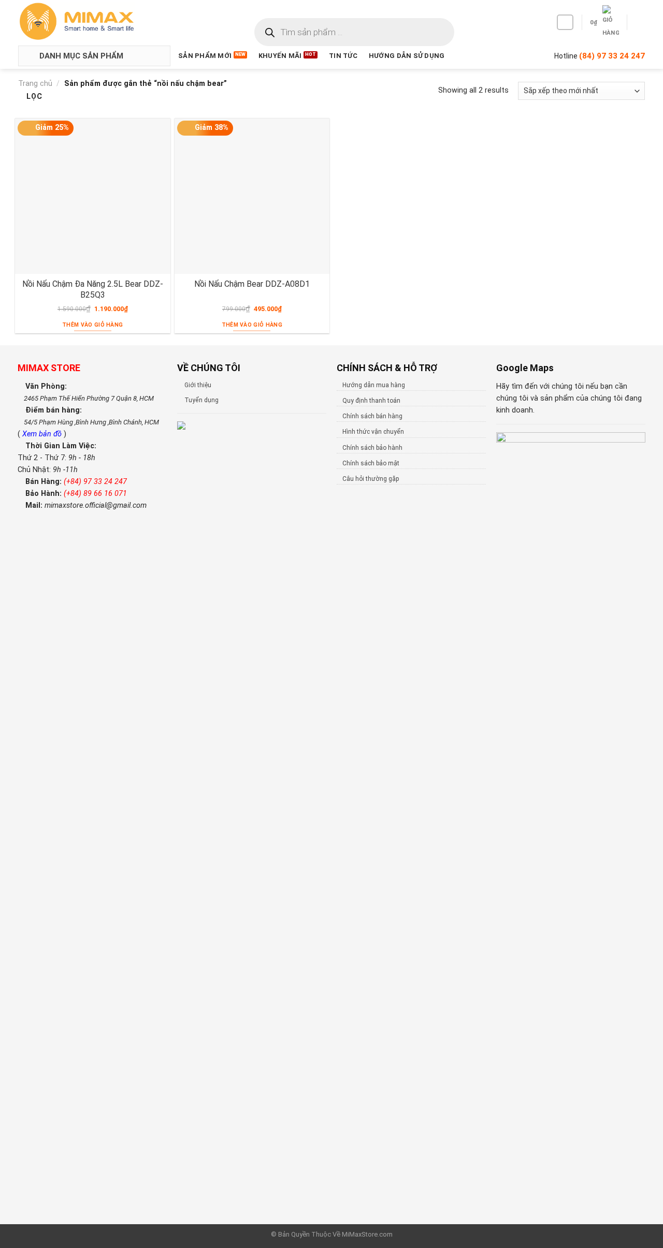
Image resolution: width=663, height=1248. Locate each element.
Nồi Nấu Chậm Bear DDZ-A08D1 (252, 284)
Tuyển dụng (201, 400)
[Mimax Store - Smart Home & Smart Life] (93, 21)
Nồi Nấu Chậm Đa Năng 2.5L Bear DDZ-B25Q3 (92, 289)
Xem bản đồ (43, 434)
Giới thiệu (197, 385)
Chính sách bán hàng (372, 416)
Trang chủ (35, 83)
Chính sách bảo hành (372, 447)
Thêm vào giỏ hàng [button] (92, 324)
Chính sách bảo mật (370, 463)
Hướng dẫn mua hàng (373, 385)
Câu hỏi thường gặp (370, 478)
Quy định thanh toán (371, 400)
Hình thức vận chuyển (373, 431)
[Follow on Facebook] (565, 22)
